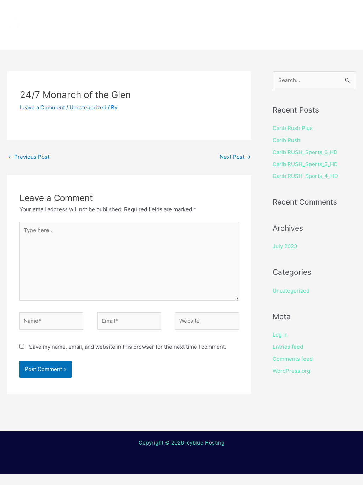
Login (264, 37)
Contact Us (225, 37)
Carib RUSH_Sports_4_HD (305, 176)
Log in (280, 334)
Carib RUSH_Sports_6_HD (305, 152)
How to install (217, 12)
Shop (330, 12)
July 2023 (285, 246)
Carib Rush (286, 140)
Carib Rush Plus (293, 128)
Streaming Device (281, 12)
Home (128, 12)
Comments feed (293, 358)
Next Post (235, 156)
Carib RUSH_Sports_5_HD (305, 164)
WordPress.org (291, 370)
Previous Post (28, 156)
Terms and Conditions (153, 37)
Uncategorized (87, 107)
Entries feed (288, 346)
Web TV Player (310, 37)
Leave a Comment (42, 107)
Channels (165, 12)
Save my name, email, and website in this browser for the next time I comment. (127, 346)
